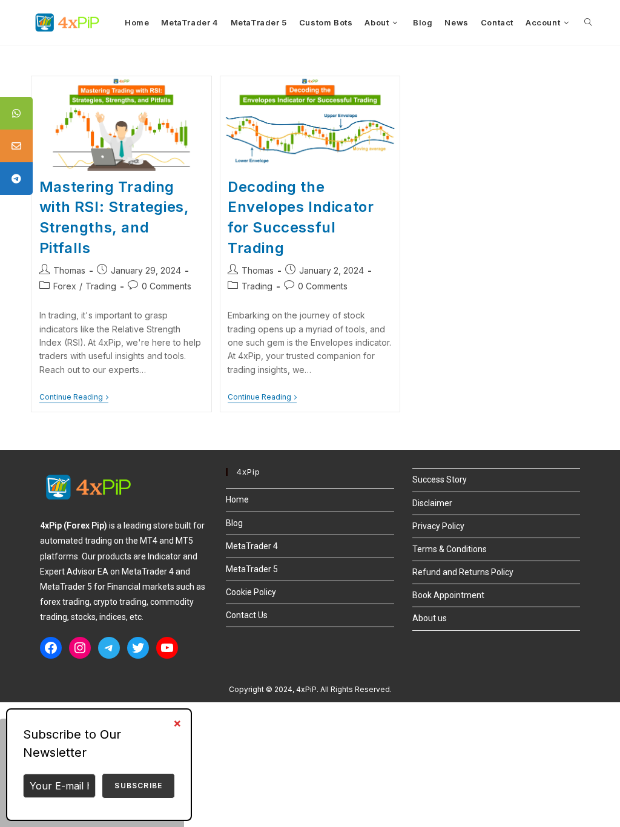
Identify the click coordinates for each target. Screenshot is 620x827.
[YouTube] (167, 648)
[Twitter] (138, 648)
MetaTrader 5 (252, 569)
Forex (64, 286)
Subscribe (138, 785)
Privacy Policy (438, 526)
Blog (234, 523)
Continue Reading (73, 397)
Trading (100, 286)
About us (429, 618)
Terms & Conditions (449, 549)
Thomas (69, 270)
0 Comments (166, 286)
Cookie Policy (251, 592)
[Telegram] (109, 648)
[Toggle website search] (588, 22)
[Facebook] (51, 648)
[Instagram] (80, 648)
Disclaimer (432, 503)
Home (237, 499)
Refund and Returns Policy (462, 572)
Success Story (439, 479)
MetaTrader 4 (252, 546)
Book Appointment (448, 595)
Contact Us (247, 615)
